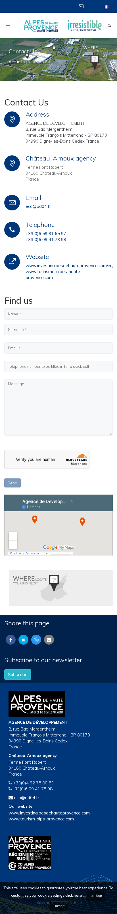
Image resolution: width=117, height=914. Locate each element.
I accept (59, 906)
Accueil (15, 61)
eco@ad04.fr (38, 206)
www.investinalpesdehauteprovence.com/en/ (70, 265)
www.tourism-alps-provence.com (41, 819)
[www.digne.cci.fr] (58, 866)
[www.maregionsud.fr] (58, 857)
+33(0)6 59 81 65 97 (46, 233)
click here (74, 895)
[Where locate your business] (40, 587)
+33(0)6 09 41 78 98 (46, 239)
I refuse (96, 896)
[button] (82, 6)
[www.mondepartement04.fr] (58, 844)
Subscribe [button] (18, 674)
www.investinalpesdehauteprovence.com (49, 813)
